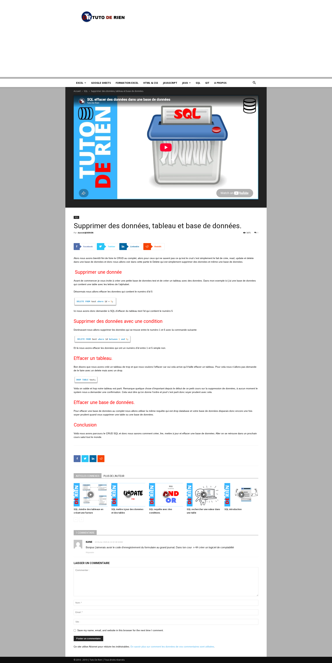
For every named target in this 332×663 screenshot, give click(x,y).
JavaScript (170, 82)
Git (207, 82)
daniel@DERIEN (85, 232)
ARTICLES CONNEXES (87, 476)
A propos (220, 82)
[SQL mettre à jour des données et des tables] (128, 494)
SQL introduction (233, 509)
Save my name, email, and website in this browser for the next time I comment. (120, 630)
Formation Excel (127, 82)
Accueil (77, 91)
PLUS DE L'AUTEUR (114, 476)
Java (185, 82)
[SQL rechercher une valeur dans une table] (204, 494)
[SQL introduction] (241, 494)
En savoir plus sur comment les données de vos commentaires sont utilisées (172, 646)
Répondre (90, 552)
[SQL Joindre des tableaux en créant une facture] (91, 494)
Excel (79, 82)
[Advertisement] (166, 53)
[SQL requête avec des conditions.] (166, 494)
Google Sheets (101, 82)
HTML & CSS (150, 82)
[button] (254, 83)
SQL (198, 82)
